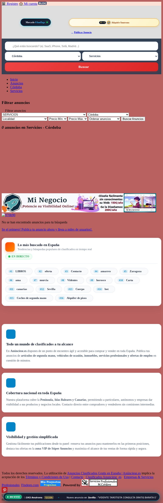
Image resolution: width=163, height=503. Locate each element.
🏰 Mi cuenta (28, 4)
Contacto (77, 477)
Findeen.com (30, 485)
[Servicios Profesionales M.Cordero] (99, 485)
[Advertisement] (81, 163)
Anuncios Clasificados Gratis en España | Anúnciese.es (104, 473)
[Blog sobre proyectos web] (50, 485)
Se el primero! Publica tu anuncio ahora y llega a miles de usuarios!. (47, 229)
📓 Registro (10, 4)
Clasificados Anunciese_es (103, 477)
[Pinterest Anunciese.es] (4, 491)
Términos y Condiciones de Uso (47, 477)
